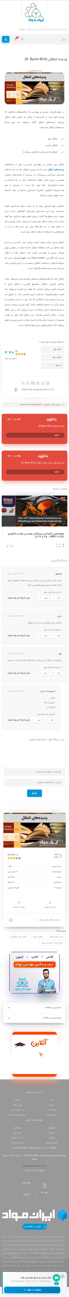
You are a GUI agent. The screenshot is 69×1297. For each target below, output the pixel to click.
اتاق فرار (26, 1194)
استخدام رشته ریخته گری (14, 29)
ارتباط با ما (52, 1110)
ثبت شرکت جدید (17, 1110)
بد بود (58, 365)
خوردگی (52, 1137)
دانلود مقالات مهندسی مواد (52, 943)
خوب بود (56, 357)
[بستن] (62, 1276)
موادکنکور (27, 1182)
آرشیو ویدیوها (52, 1142)
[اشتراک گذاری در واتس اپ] (27, 383)
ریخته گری (17, 1132)
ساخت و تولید (17, 1137)
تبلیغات (17, 1100)
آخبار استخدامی (17, 1142)
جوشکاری (17, 1127)
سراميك (51, 1132)
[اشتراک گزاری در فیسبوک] (47, 383)
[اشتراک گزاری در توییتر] (38, 383)
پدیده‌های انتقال (56, 170)
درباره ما (52, 1105)
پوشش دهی (38, 936)
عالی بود (57, 349)
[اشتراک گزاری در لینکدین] (42, 383)
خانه (52, 1100)
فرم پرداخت (17, 1105)
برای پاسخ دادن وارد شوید (18, 598)
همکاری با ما (52, 1115)
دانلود (57, 435)
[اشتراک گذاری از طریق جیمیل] (33, 383)
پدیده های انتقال (56, 936)
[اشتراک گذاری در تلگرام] (23, 383)
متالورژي (51, 1127)
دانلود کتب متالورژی (19, 936)
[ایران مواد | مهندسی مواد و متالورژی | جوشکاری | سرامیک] (34, 12)
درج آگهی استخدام (17, 1115)
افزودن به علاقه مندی (32, 1226)
